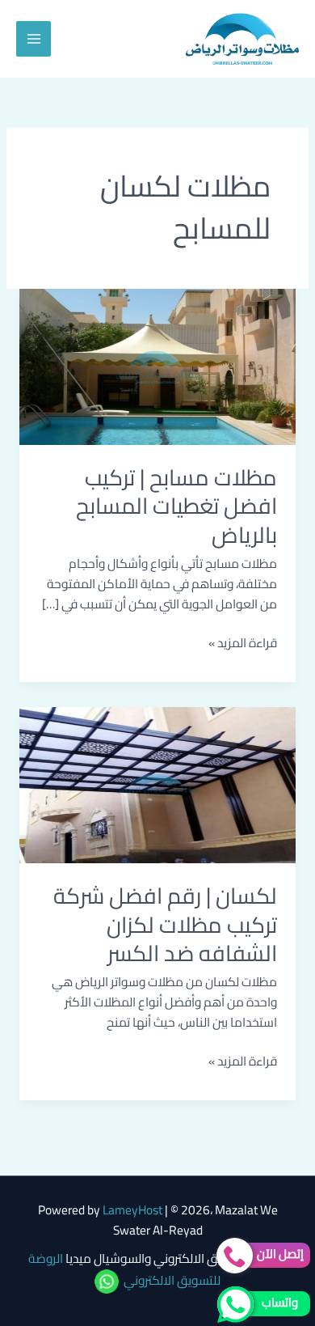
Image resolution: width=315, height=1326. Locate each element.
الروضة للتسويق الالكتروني (124, 1269)
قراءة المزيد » (242, 643)
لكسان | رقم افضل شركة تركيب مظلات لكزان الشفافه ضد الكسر (165, 924)
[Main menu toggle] (33, 38)
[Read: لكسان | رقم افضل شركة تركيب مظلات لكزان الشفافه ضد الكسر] (157, 783)
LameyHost (132, 1210)
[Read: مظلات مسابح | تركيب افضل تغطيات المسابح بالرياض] (157, 365)
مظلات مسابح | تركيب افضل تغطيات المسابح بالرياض (176, 506)
